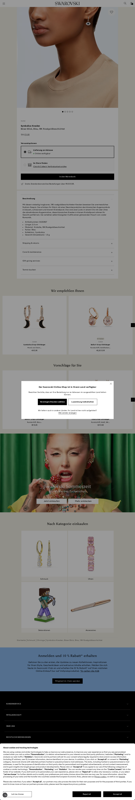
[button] (111, 384)
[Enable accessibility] (5, 795)
